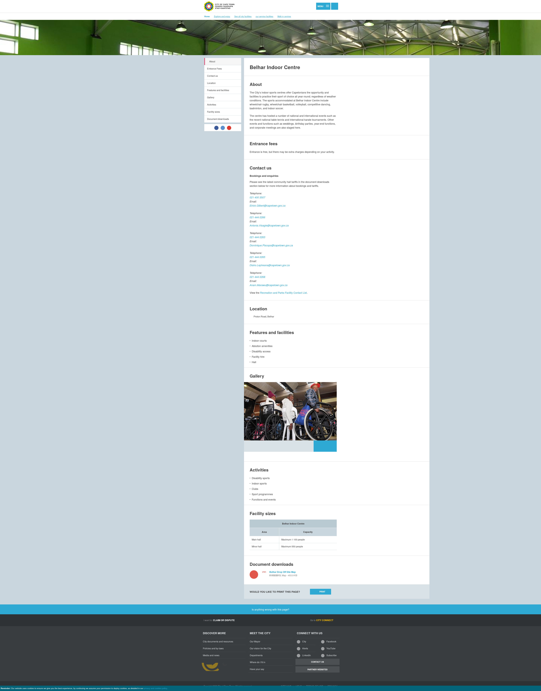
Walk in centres (284, 16)
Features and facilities (218, 90)
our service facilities (264, 16)
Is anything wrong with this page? (270, 609)
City (304, 641)
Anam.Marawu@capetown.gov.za (268, 285)
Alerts (305, 648)
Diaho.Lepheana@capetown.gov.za (270, 265)
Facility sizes (213, 111)
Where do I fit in (257, 662)
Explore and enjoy (222, 16)
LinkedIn (306, 655)
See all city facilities (242, 16)
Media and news (211, 655)
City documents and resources (218, 641)
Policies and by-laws (213, 648)
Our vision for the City (260, 648)
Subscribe (331, 655)
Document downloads (218, 119)
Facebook (331, 641)
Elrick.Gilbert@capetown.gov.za (267, 205)
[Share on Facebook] (216, 127)
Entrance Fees (214, 68)
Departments (256, 655)
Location (211, 83)
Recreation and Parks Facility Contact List (283, 292)
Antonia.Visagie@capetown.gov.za (269, 225)
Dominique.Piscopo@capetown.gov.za (271, 245)
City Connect (325, 620)
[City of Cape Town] (219, 6)
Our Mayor (255, 641)
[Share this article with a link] (229, 127)
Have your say (257, 669)
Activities (211, 104)
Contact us (212, 75)
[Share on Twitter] (223, 127)
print (322, 591)
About (212, 61)
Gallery (210, 97)
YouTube (330, 648)
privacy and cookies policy (155, 688)
